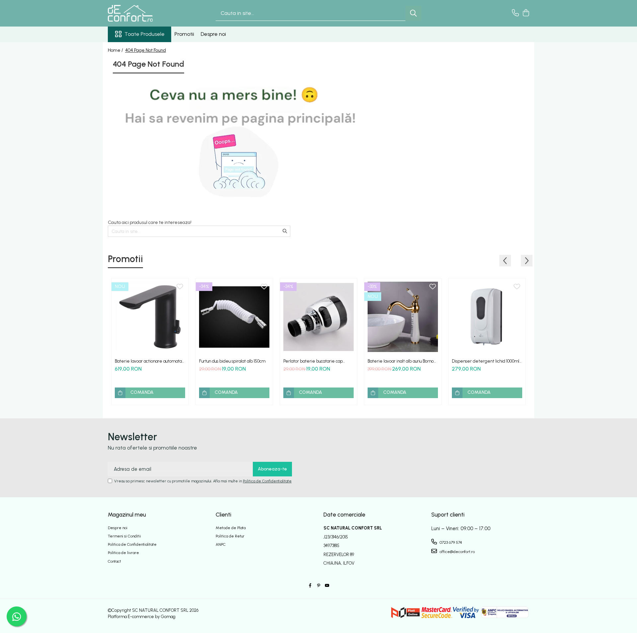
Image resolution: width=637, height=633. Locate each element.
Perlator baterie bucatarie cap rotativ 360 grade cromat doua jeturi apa (318, 361)
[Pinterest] (318, 586)
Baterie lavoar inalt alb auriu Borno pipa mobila (401, 361)
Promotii (184, 34)
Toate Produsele (144, 34)
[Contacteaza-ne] (515, 13)
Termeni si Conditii (124, 536)
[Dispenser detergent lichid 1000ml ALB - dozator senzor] (487, 317)
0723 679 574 (450, 542)
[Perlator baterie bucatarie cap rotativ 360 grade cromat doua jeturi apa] (318, 317)
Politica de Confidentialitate (267, 481)
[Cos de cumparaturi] (525, 13)
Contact (114, 561)
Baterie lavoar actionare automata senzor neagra (148, 361)
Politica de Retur (230, 536)
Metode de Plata (231, 528)
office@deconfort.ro (457, 551)
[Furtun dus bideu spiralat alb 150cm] (234, 317)
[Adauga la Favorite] (180, 287)
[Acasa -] (141, 13)
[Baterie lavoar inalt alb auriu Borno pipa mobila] (403, 317)
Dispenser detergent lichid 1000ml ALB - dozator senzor (485, 361)
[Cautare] (413, 13)
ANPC (221, 544)
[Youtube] (326, 586)
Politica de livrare (123, 552)
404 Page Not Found (145, 50)
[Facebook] (310, 586)
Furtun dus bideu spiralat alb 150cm (232, 361)
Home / (116, 50)
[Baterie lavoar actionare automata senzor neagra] (150, 317)
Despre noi (213, 34)
